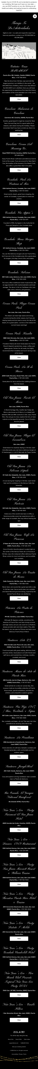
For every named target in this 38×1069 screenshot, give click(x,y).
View (19, 99)
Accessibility (15, 1054)
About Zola (10, 1039)
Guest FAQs (19, 1039)
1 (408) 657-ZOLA (24, 1043)
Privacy (20, 1054)
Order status (27, 1039)
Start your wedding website (19, 1046)
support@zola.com (13, 1043)
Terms (24, 1054)
